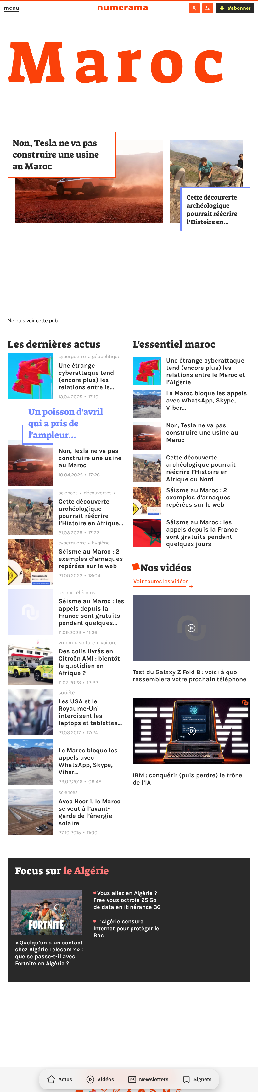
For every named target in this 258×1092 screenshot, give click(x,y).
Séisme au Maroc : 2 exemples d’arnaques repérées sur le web (91, 559)
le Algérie (86, 870)
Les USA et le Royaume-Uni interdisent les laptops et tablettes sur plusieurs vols (88, 712)
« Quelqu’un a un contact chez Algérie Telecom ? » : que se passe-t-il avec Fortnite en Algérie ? (49, 953)
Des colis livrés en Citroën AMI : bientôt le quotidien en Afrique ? (89, 662)
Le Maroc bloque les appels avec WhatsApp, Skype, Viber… (88, 761)
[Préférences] (207, 8)
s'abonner (238, 8)
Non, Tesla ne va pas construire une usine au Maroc (56, 154)
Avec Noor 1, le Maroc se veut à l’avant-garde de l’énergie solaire (90, 812)
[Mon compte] (194, 8)
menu (11, 7)
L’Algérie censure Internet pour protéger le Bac (126, 928)
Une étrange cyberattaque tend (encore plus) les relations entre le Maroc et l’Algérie (86, 376)
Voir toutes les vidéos (160, 581)
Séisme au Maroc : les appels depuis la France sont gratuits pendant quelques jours (91, 612)
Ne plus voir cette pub (33, 320)
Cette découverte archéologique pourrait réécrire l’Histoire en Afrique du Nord (212, 209)
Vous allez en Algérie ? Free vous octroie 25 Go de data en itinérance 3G (127, 900)
